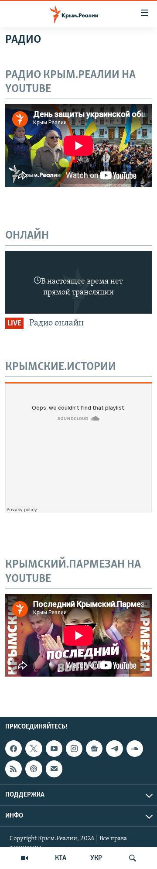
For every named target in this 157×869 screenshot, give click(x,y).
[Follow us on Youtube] (54, 748)
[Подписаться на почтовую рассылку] (54, 768)
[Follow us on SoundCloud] (134, 748)
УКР (96, 858)
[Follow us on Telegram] (114, 748)
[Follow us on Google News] (94, 748)
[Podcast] (33, 768)
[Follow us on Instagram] (74, 748)
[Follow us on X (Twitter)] (33, 748)
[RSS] (13, 768)
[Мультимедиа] (24, 858)
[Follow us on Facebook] (13, 748)
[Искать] (132, 858)
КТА (60, 858)
